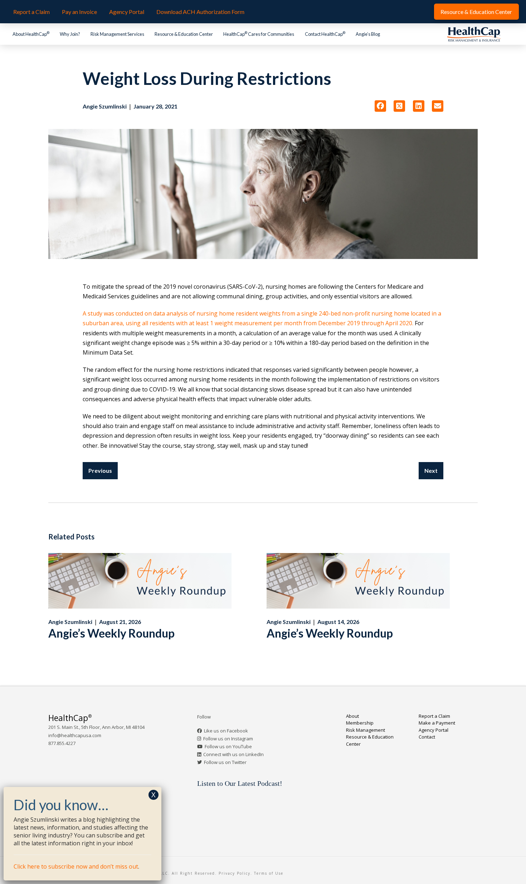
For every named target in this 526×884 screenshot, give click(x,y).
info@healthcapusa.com (74, 735)
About (352, 716)
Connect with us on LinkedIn (233, 754)
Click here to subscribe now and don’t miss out (76, 866)
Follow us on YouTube (228, 746)
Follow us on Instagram (228, 738)
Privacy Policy (234, 873)
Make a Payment (437, 723)
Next (431, 470)
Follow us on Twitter (225, 762)
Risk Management (365, 730)
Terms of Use (268, 873)
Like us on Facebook (226, 730)
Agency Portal (433, 730)
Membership (360, 723)
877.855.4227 (62, 743)
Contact (427, 737)
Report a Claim (434, 716)
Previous (100, 470)
